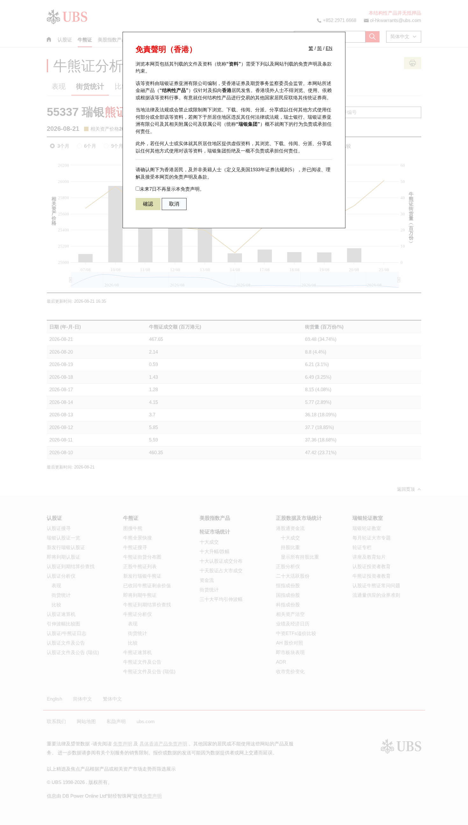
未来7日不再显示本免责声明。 (172, 189)
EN (329, 48)
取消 (174, 204)
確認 (148, 204)
